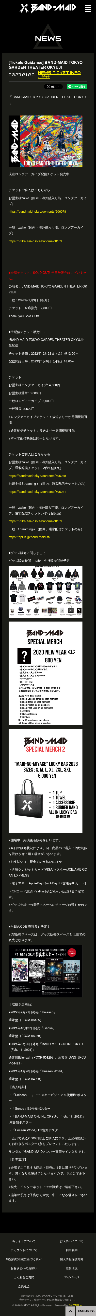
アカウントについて (24, 1250)
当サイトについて (24, 1241)
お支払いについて (71, 1241)
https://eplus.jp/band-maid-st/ (29, 536)
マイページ (71, 1277)
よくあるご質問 (24, 1277)
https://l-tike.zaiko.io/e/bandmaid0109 (35, 241)
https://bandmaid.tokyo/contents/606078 (37, 211)
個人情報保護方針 (71, 1259)
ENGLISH (85, 1311)
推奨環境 (72, 1268)
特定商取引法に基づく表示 (24, 1259)
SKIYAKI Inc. (76, 1305)
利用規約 (72, 1250)
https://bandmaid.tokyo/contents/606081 (37, 491)
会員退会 (24, 1286)
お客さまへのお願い (24, 1268)
